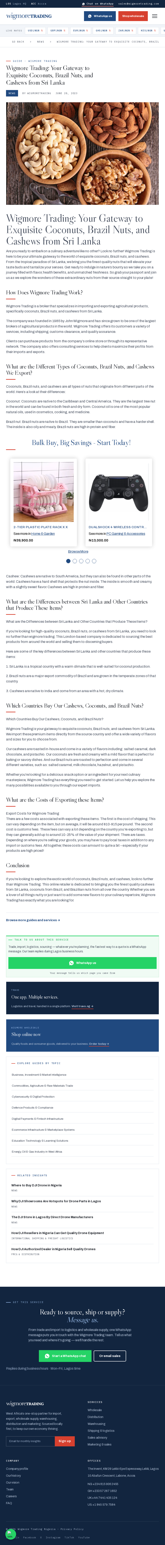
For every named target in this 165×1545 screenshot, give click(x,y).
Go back (18, 41)
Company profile (17, 1468)
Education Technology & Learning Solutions (40, 1140)
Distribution (95, 1417)
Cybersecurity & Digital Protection (33, 1096)
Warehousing (96, 1424)
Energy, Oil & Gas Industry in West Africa (37, 1151)
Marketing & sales (100, 1444)
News (40, 41)
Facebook (30, 1537)
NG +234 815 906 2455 (103, 1484)
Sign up (65, 1441)
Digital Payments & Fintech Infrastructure (37, 1118)
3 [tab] (81, 561)
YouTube (84, 1537)
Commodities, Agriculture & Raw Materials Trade (42, 1085)
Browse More (78, 551)
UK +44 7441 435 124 (102, 1497)
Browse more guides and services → (33, 920)
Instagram (53, 1537)
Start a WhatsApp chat (69, 1356)
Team (10, 1489)
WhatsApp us (103, 16)
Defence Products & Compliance (32, 1107)
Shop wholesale (133, 16)
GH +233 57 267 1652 (102, 1491)
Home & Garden (43, 533)
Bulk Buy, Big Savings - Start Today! (81, 442)
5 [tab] (94, 561)
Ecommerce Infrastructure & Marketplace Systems (43, 1129)
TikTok (69, 1537)
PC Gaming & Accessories (125, 533)
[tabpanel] (43, 502)
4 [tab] (88, 561)
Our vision (12, 1482)
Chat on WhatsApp (100, 3)
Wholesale (95, 1410)
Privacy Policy (72, 1529)
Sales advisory (97, 1437)
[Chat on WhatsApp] (10, 1534)
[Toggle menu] (154, 16)
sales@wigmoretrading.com (138, 3)
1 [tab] (68, 561)
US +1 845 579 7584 (101, 1504)
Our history (13, 1475)
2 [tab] (75, 561)
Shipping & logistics (101, 1430)
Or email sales (110, 1356)
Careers (11, 1496)
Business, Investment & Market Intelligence (39, 1074)
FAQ (9, 1503)
